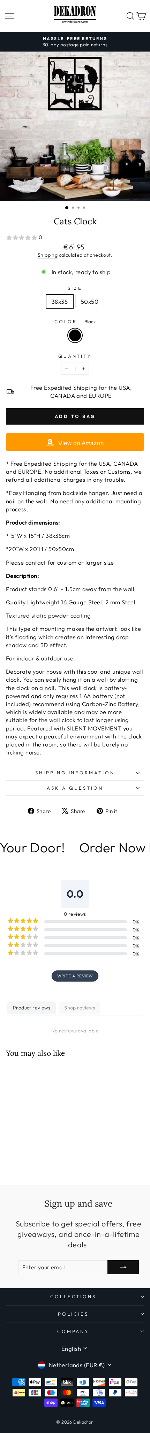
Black (75, 335)
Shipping (48, 255)
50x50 (89, 301)
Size (75, 288)
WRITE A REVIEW (75, 975)
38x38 (60, 301)
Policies (73, 1314)
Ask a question (75, 788)
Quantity (75, 356)
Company (73, 1331)
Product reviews (31, 1008)
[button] (75, 237)
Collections (73, 1296)
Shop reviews (79, 1008)
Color (75, 321)
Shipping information (75, 772)
